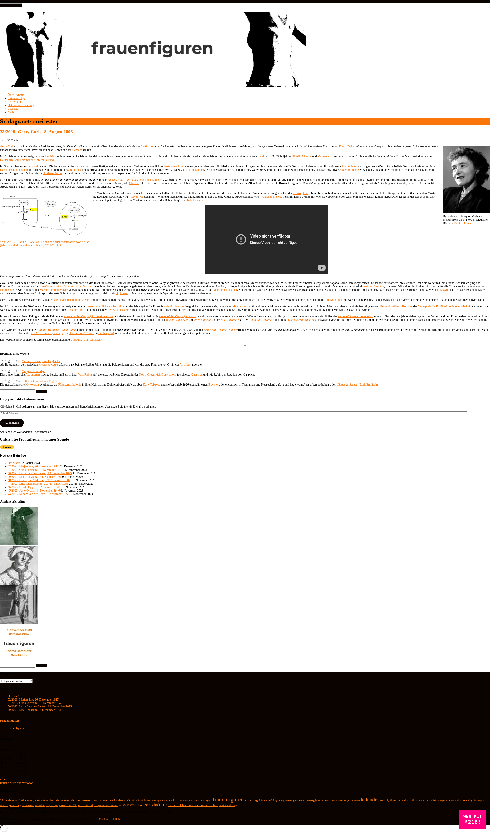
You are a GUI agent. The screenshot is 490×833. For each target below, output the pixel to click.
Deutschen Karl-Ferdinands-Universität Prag (27, 159)
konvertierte (349, 166)
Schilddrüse (74, 169)
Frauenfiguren (9, 720)
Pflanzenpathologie (69, 384)
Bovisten (213, 384)
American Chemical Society (221, 329)
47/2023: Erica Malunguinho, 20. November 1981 (38, 483)
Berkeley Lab (106, 333)
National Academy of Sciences (177, 316)
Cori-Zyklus (300, 193)
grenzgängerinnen (317, 800)
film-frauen (186, 800)
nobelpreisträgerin (466, 800)
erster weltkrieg (152, 800)
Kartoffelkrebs (151, 384)
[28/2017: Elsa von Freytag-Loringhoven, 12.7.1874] (19, 622)
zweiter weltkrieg (228, 805)
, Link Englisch (134, 179)
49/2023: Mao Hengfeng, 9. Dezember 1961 (34, 476)
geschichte (287, 800)
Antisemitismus (52, 173)
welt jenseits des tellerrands (106, 805)
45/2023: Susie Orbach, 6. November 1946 (34, 490)
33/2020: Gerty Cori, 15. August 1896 (36, 131)
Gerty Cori (6, 146)
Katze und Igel (16, 98)
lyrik (390, 800)
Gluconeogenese (272, 196)
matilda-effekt (421, 800)
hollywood (348, 800)
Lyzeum (77, 149)
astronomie (100, 800)
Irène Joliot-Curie (118, 309)
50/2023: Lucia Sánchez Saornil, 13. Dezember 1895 (40, 473)
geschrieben (299, 800)
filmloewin (197, 800)
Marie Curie (76, 309)
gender (279, 800)
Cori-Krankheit (332, 299)
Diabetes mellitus (196, 200)
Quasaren (197, 374)
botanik (112, 800)
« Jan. (3, 779)
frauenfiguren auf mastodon (16, 782)
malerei (396, 800)
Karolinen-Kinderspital (14, 169)
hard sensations (336, 800)
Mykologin (32, 384)
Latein (261, 156)
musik (451, 800)
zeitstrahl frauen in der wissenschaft (193, 805)
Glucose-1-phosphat (225, 289)
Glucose (134, 183)
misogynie (442, 800)
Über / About (16, 94)
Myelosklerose (241, 306)
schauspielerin (28, 805)
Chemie (306, 156)
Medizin (50, 156)
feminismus (166, 800)
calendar (121, 800)
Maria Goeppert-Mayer (54, 289)
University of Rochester (302, 319)
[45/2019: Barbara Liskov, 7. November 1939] (19, 661)
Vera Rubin (85, 374)
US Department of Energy (47, 333)
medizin (433, 800)
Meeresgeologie (48, 364)
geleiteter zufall (265, 800)
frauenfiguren (228, 799)
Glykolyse (137, 196)
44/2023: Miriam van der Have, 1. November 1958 (38, 494)
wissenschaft (128, 805)
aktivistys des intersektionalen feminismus (64, 800)
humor (357, 801)
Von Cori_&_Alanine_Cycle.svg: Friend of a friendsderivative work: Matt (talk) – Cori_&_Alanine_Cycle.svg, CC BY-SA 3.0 (44, 243)
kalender (370, 800)
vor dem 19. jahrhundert (76, 805)
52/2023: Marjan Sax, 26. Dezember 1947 (33, 466)
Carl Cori (32, 166)
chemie (131, 800)
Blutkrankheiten (194, 169)
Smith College (202, 319)
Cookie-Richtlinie (109, 819)
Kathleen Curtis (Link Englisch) (41, 381)
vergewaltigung (53, 805)
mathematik (408, 800)
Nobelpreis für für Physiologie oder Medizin (444, 306)
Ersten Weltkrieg (174, 166)
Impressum (14, 101)
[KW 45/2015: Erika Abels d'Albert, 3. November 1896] (19, 544)
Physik (296, 156)
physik (480, 800)
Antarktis (185, 364)
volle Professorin (173, 306)
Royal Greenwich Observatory (157, 374)
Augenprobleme (349, 169)
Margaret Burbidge (33, 371)
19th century (26, 800)
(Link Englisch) (368, 384)
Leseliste (13, 108)
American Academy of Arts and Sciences (88, 316)
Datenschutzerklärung (21, 105)
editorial (140, 800)
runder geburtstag (10, 805)
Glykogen (122, 293)
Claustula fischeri (347, 384)
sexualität (40, 805)
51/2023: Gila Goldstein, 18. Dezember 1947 (35, 469)
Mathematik (325, 156)
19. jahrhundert (9, 800)
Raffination (147, 146)
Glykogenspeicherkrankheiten (72, 299)
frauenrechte (250, 800)
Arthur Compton (374, 286)
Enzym (444, 289)
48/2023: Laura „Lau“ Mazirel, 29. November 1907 (39, 480)
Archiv (12, 112)
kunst (383, 800)
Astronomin (32, 374)
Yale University (229, 319)
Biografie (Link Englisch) (86, 339)
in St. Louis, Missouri (66, 286)
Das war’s (14, 463)
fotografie (207, 800)
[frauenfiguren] (153, 85)
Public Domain (463, 223)
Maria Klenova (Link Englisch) (41, 361)
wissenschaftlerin (154, 805)
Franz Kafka (346, 146)
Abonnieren (12, 422)
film (176, 800)
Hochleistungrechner (81, 333)
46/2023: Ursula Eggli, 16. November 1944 (34, 487)
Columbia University (261, 319)
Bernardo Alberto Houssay (396, 306)
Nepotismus (7, 289)
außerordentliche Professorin (105, 306)
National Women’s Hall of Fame (56, 329)
